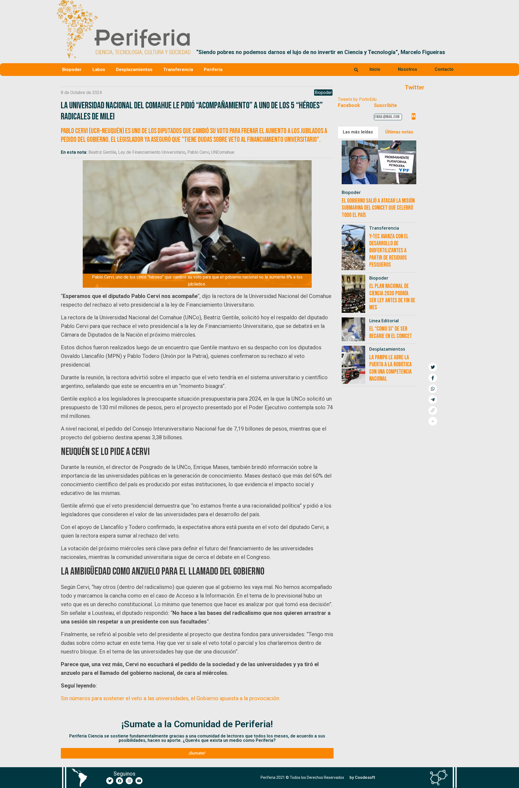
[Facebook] (119, 780)
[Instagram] (129, 780)
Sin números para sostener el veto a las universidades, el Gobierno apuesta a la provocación (170, 698)
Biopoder (72, 69)
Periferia (213, 69)
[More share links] (432, 421)
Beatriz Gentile (102, 152)
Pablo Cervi (198, 152)
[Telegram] (432, 399)
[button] (456, 52)
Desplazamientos (134, 69)
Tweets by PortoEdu (357, 99)
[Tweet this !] (432, 367)
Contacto (444, 69)
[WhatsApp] (432, 388)
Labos (98, 69)
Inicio (375, 69)
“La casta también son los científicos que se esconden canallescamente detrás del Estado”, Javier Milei (329, 52)
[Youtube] (138, 780)
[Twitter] (109, 780)
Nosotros (407, 69)
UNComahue (222, 152)
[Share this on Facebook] (432, 378)
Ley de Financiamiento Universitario (151, 152)
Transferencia (178, 69)
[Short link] (432, 410)
